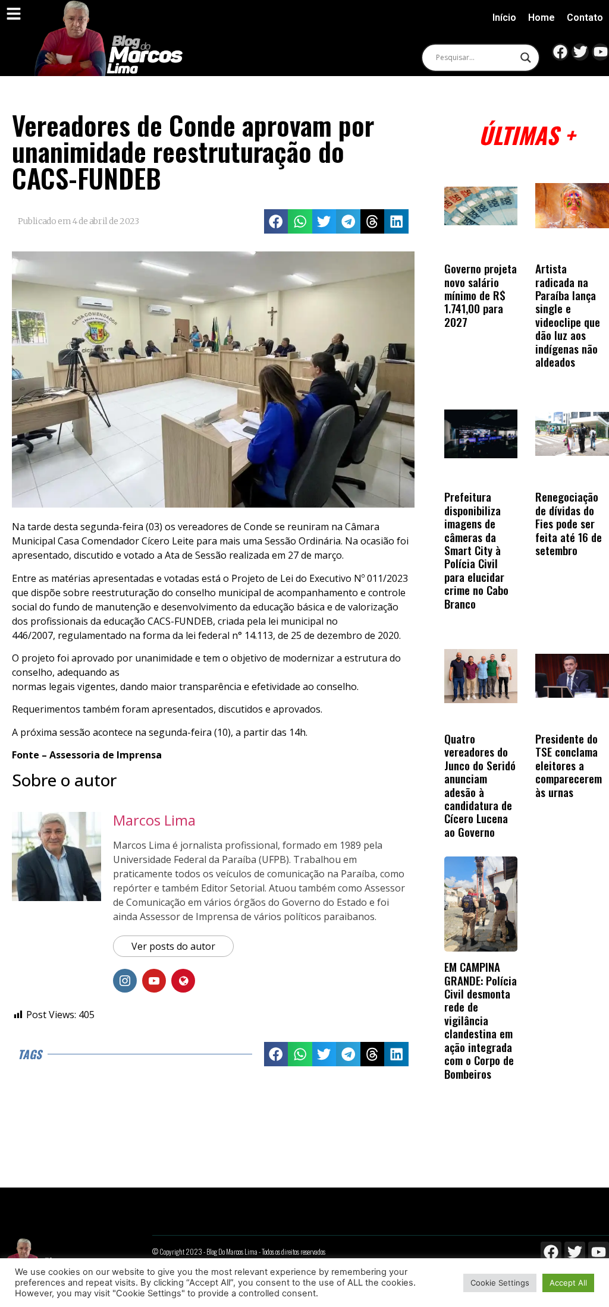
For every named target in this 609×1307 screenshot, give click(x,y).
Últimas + (527, 135)
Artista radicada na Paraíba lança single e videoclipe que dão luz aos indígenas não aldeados (567, 315)
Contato (585, 17)
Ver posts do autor (173, 946)
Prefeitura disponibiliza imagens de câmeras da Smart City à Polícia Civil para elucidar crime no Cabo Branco (476, 550)
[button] (276, 221)
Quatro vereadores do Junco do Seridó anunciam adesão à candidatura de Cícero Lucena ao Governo (480, 785)
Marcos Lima (154, 820)
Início (504, 17)
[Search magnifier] (525, 57)
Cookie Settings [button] (499, 1282)
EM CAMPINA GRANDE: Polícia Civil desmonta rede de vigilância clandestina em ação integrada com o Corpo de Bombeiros (480, 1020)
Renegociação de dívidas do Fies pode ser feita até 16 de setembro (568, 523)
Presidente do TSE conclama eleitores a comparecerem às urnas (568, 765)
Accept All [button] (568, 1282)
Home (541, 17)
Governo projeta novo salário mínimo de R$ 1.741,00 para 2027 (480, 295)
